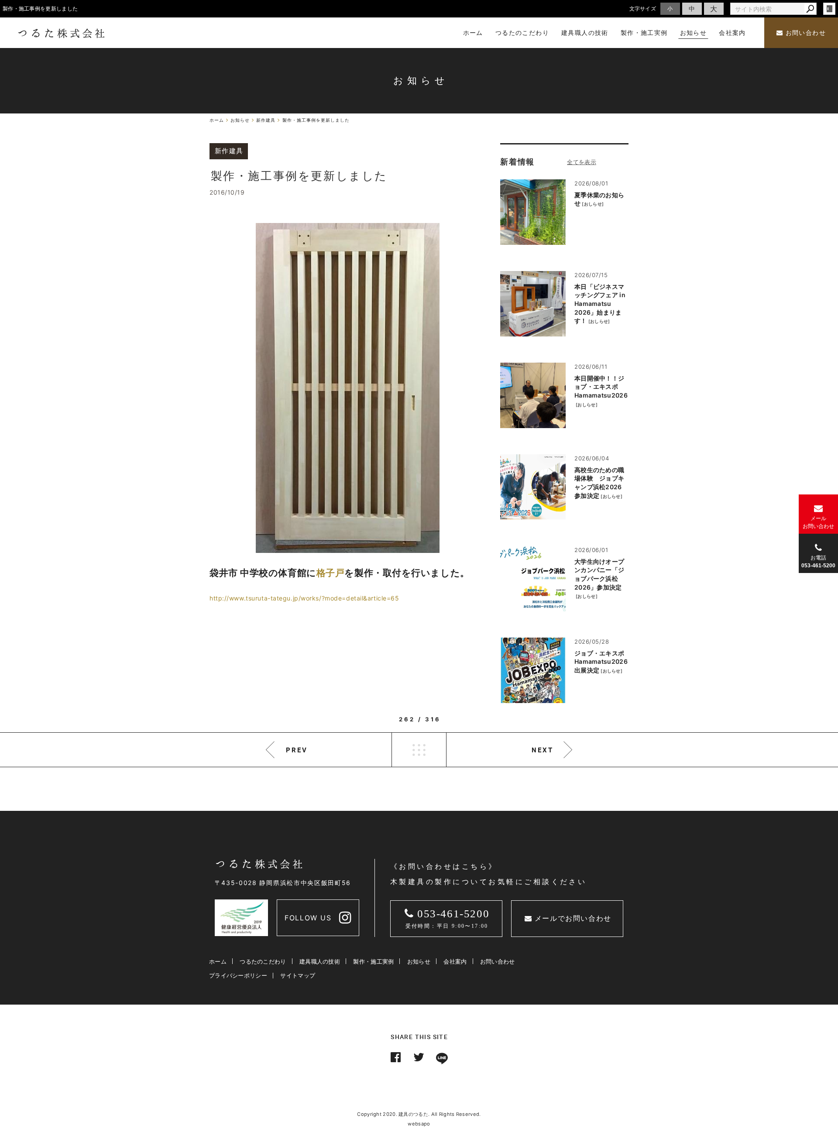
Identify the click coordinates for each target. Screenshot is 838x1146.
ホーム (218, 961)
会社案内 (455, 961)
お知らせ (418, 961)
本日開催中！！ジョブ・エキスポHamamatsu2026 (601, 386)
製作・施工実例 (373, 961)
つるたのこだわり (263, 961)
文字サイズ (642, 8)
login (829, 9)
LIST (419, 750)
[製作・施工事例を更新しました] (348, 388)
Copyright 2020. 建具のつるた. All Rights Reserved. (419, 1114)
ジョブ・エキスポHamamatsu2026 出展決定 (601, 661)
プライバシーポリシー (238, 975)
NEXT (542, 749)
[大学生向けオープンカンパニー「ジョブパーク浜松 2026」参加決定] (533, 578)
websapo (419, 1124)
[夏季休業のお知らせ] (533, 212)
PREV (297, 749)
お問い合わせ (804, 33)
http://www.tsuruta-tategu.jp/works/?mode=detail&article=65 (304, 598)
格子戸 (330, 572)
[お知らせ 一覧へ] (581, 162)
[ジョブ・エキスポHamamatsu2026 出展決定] (533, 670)
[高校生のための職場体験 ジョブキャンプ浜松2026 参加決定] (533, 487)
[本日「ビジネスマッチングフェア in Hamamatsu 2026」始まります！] (533, 303)
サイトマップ (297, 975)
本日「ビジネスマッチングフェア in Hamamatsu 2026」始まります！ (599, 303)
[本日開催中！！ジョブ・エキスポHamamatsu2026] (533, 395)
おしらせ (593, 203)
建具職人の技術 (319, 961)
